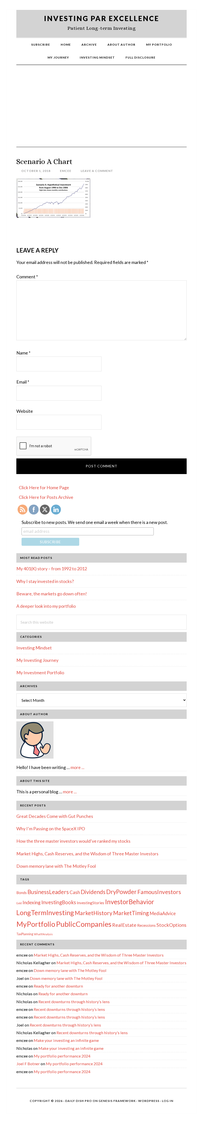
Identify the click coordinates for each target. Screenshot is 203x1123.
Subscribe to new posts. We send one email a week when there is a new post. (95, 522)
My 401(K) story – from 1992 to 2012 (51, 568)
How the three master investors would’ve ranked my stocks (73, 841)
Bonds (21, 892)
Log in (167, 1101)
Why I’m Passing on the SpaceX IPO (50, 828)
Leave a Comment (97, 171)
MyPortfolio (35, 924)
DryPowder (121, 891)
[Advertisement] (101, 109)
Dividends (93, 891)
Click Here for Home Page (44, 487)
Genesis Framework (117, 1101)
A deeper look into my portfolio (46, 606)
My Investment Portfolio (40, 672)
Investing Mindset (34, 647)
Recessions (146, 925)
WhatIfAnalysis (43, 934)
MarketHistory (93, 912)
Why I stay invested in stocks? (45, 581)
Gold (19, 903)
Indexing (32, 902)
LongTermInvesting (45, 912)
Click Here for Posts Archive (46, 497)
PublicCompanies (83, 924)
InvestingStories (90, 902)
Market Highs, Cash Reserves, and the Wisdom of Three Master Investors (87, 853)
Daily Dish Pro (78, 1101)
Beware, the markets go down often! (51, 593)
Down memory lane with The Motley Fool (56, 866)
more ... (77, 767)
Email (22, 382)
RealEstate (124, 925)
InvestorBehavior (129, 902)
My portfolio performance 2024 (62, 1056)
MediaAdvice (163, 913)
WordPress (148, 1101)
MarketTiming (131, 912)
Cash (75, 892)
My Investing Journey (37, 660)
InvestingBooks (58, 902)
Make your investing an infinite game (66, 1040)
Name (23, 352)
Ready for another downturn (58, 986)
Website (24, 411)
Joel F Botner (28, 1063)
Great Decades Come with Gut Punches (54, 816)
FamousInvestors (159, 891)
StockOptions (171, 925)
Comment (27, 276)
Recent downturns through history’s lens (74, 1001)
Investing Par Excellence (101, 18)
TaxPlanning (24, 934)
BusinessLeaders (48, 892)
